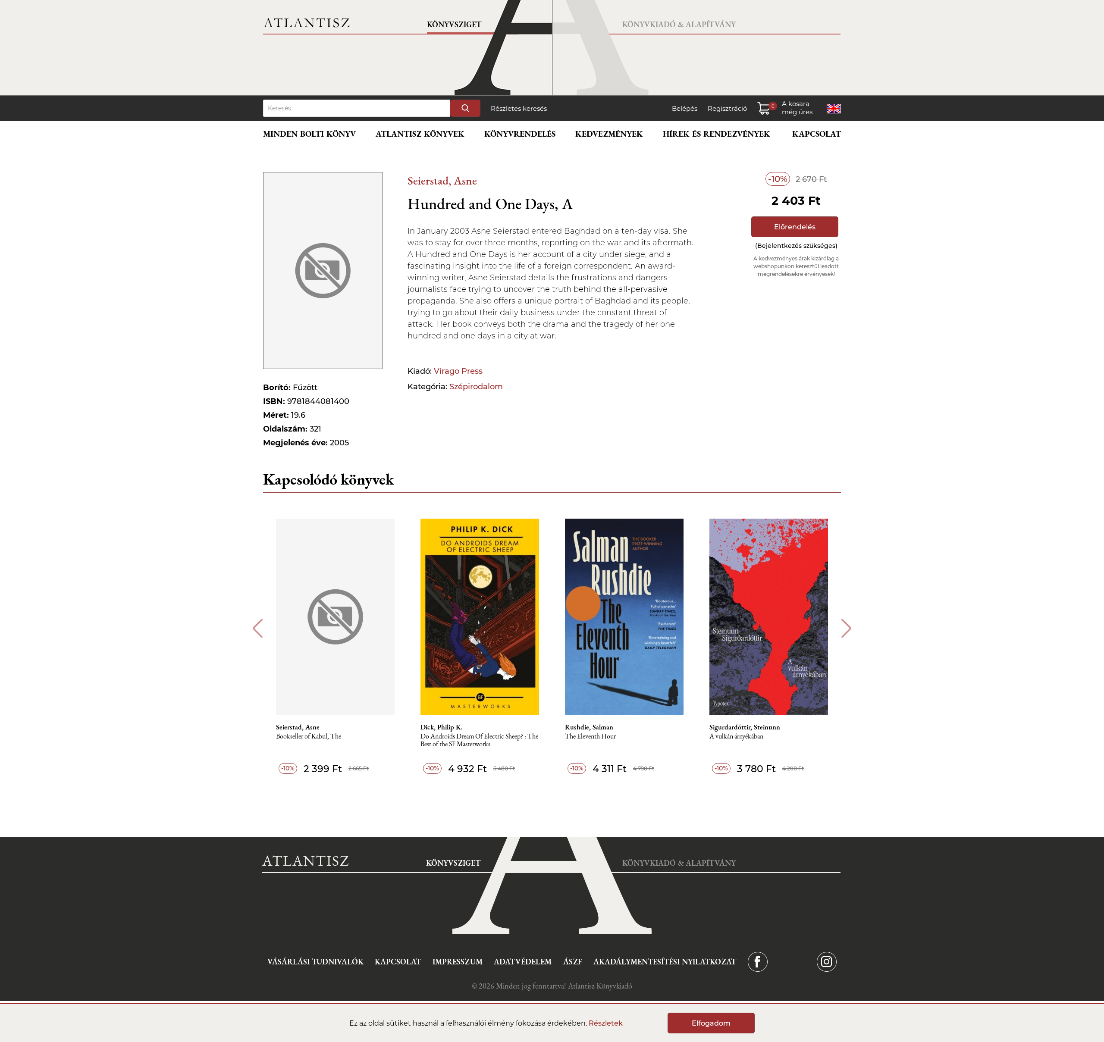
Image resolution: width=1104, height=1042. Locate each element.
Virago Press (458, 371)
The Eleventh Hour (590, 736)
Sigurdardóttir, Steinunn (744, 727)
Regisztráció (727, 108)
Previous (258, 628)
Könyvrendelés (519, 133)
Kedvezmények (609, 133)
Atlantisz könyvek (420, 133)
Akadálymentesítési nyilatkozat (664, 962)
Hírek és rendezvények (716, 133)
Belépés (684, 108)
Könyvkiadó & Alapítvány (679, 24)
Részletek (606, 1023)
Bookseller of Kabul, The (308, 736)
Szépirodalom (476, 386)
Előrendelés (794, 227)
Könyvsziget (454, 24)
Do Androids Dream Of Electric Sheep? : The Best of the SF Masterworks (479, 740)
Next (846, 628)
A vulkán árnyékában (736, 736)
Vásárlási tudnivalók (315, 962)
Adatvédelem (523, 962)
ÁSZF (572, 962)
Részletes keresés (519, 108)
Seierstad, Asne (442, 180)
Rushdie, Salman (589, 727)
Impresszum (458, 962)
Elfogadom (711, 1023)
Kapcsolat (816, 133)
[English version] (834, 108)
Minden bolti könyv (309, 133)
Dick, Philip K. (441, 727)
